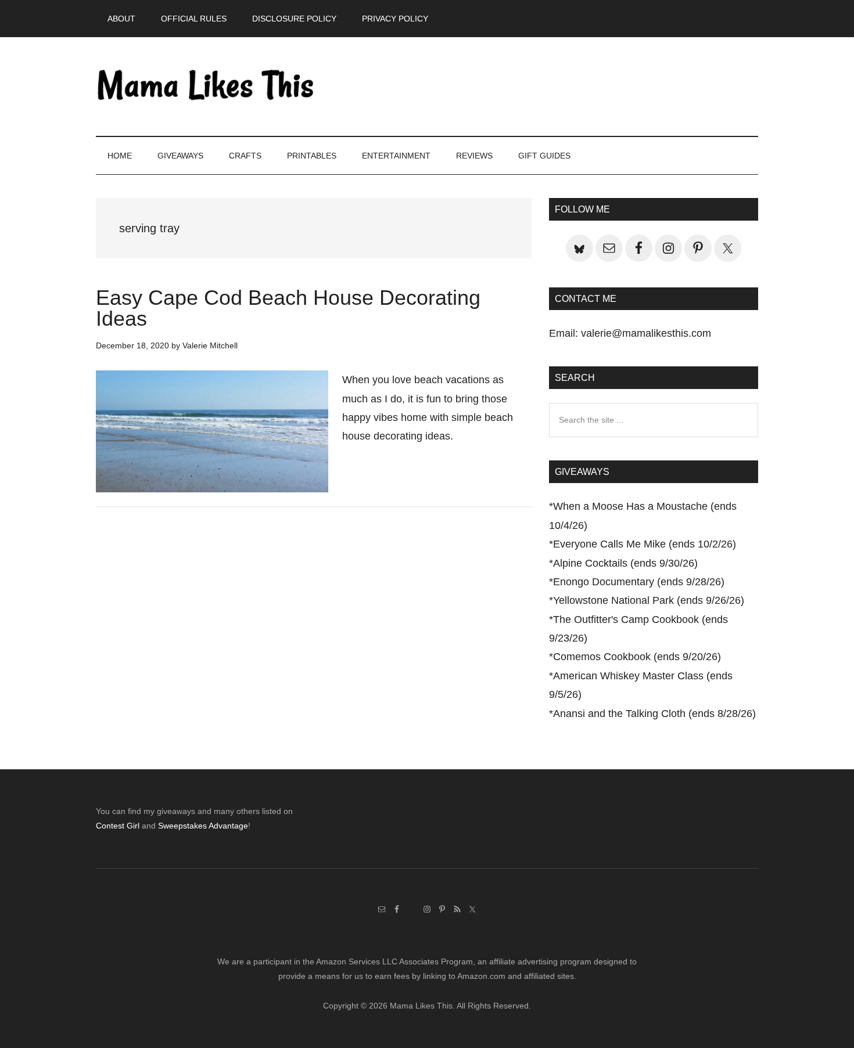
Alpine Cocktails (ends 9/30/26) (625, 563)
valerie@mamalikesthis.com (646, 333)
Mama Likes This (206, 86)
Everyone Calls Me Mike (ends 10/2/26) (644, 544)
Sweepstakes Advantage (203, 825)
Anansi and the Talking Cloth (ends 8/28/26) (654, 713)
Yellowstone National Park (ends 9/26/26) (648, 600)
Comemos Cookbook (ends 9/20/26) (637, 656)
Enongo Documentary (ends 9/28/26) (638, 582)
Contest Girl (117, 825)
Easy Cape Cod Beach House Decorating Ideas (288, 308)
